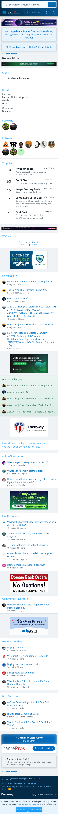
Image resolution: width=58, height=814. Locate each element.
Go (52, 4)
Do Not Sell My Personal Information (18, 786)
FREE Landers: (13, 46)
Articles (33, 244)
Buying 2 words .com (18, 647)
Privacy (47, 786)
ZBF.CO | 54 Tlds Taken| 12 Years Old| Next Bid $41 (31, 411)
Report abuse (30, 783)
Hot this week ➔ (11, 516)
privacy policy (27, 804)
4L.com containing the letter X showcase (27, 544)
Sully (20, 610)
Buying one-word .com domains (23, 664)
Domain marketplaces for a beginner (26, 564)
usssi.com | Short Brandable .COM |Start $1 (30, 405)
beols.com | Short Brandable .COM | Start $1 (30, 281)
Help (4, 789)
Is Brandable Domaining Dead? (23, 713)
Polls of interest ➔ (12, 456)
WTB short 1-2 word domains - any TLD (27, 655)
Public (38, 46)
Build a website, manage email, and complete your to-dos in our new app (29, 34)
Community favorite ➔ (15, 598)
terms (36, 804)
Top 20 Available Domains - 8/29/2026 (27, 289)
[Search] (53, 12)
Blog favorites (10, 696)
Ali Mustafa (20, 284)
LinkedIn (35, 242)
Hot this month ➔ (12, 641)
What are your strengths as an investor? (27, 462)
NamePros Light (19, 778)
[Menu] (4, 12)
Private (48, 46)
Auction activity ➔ (12, 379)
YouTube (25, 244)
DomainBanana (26, 716)
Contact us (7, 783)
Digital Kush (19, 301)
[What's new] (46, 12)
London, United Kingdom (15, 97)
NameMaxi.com (22, 292)
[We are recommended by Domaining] (7, 796)
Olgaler (21, 319)
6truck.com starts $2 (17, 298)
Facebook (23, 242)
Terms (39, 786)
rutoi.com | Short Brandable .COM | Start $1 (30, 324)
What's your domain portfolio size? (25, 470)
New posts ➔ (9, 275)
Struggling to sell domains (20, 672)
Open (24, 46)
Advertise (18, 783)
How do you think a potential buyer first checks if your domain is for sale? (25, 444)
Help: (32, 46)
